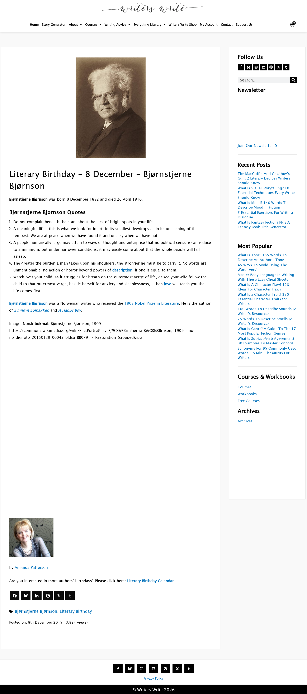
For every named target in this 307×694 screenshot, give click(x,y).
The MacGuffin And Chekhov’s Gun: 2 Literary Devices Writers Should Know (264, 178)
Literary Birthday (76, 611)
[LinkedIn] (36, 595)
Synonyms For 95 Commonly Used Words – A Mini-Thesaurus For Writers (267, 353)
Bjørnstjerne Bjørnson (36, 611)
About (73, 24)
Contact (227, 24)
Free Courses (249, 401)
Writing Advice (115, 24)
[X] (59, 595)
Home (34, 24)
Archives (245, 421)
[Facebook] (14, 595)
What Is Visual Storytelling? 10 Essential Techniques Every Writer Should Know (266, 192)
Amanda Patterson (31, 567)
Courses (91, 24)
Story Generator (54, 24)
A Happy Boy (69, 310)
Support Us (244, 24)
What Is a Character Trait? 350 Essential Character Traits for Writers (263, 299)
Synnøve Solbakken (31, 310)
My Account (209, 24)
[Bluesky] (25, 595)
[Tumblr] (70, 595)
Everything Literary (147, 24)
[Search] (293, 80)
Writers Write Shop (183, 24)
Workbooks (247, 394)
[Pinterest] (47, 595)
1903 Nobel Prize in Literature (151, 303)
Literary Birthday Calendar (150, 581)
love (167, 284)
